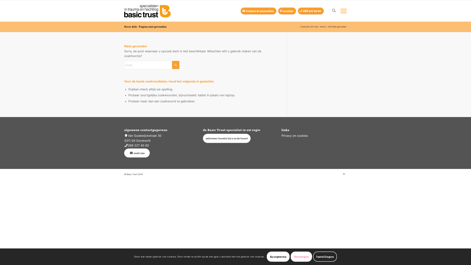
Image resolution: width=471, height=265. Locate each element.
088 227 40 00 (138, 145)
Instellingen (325, 256)
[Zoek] (334, 11)
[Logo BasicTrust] (147, 11)
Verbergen (301, 256)
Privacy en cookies (294, 135)
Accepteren (278, 256)
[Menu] (342, 11)
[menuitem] (334, 11)
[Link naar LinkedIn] (344, 173)
